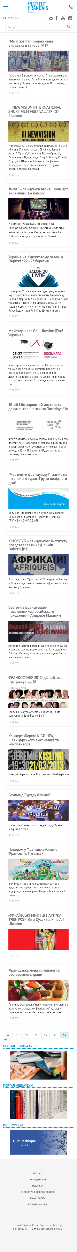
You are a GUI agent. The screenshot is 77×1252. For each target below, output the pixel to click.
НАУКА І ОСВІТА (37, 1198)
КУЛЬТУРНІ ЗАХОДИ (37, 1204)
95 (55, 1035)
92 (26, 1035)
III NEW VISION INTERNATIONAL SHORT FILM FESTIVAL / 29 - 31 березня (34, 111)
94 (45, 1035)
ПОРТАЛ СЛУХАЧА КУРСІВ (21, 1046)
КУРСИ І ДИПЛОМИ (38, 1179)
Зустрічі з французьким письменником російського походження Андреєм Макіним (34, 611)
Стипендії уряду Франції (29, 795)
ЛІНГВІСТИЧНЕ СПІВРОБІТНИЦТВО (38, 1192)
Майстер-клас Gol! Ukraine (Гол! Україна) (35, 333)
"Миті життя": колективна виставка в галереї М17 (30, 43)
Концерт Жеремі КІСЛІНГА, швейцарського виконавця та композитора (33, 740)
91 (17, 1035)
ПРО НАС (37, 1173)
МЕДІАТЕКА (37, 1185)
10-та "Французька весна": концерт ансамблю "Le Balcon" (38, 191)
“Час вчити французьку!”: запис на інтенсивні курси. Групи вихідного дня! (37, 478)
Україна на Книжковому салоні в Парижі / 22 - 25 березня (35, 259)
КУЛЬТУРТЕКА (13, 1125)
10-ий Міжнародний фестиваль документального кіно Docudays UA (38, 407)
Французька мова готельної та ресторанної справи (34, 972)
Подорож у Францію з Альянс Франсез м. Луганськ (32, 851)
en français (13, 17)
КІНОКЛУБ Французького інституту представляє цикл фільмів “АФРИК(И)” (37, 545)
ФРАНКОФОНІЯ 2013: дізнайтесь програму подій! (35, 680)
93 (36, 1035)
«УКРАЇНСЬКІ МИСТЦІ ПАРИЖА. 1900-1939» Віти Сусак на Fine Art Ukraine (36, 919)
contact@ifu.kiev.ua (51, 1228)
